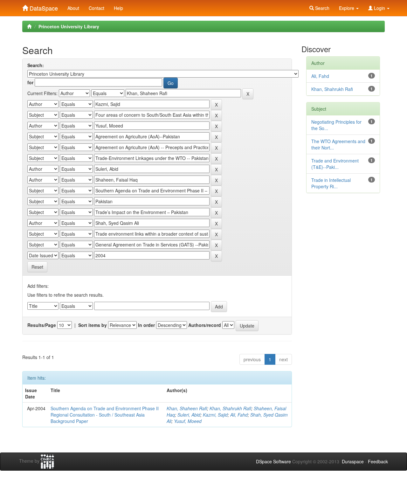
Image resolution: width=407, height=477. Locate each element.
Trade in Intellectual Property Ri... (331, 183)
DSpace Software (273, 461)
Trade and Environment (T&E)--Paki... (335, 163)
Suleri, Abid (188, 414)
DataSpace (43, 7)
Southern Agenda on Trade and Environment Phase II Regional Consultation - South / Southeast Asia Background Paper (105, 414)
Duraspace (353, 461)
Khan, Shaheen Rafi (187, 408)
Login (379, 8)
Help (118, 8)
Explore (347, 8)
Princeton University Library (68, 26)
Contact (96, 8)
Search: (35, 65)
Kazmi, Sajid (215, 414)
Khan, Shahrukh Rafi (230, 408)
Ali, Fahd (239, 414)
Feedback (378, 461)
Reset (37, 267)
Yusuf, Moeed (188, 421)
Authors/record (204, 325)
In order (146, 325)
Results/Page (41, 325)
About (73, 8)
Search (321, 8)
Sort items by (92, 325)
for (30, 82)
